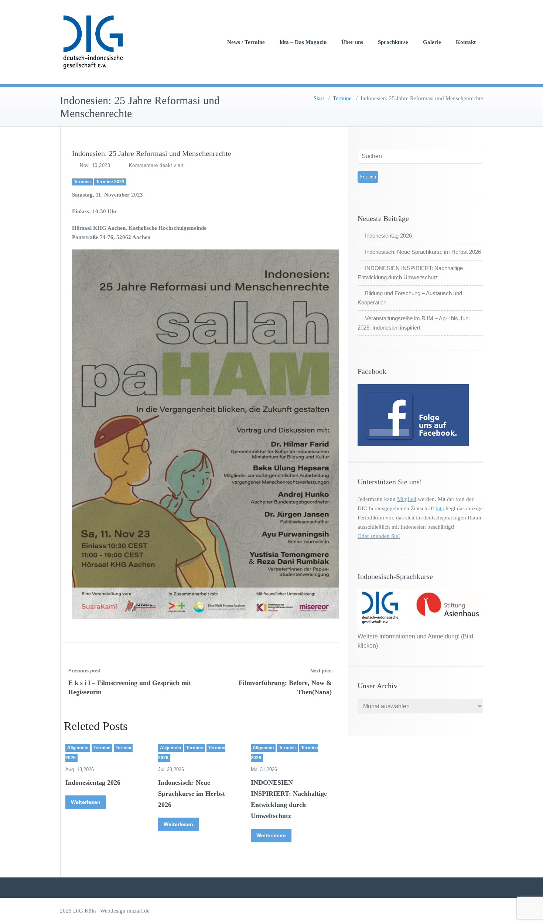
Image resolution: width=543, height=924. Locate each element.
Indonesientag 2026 (92, 782)
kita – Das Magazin (303, 42)
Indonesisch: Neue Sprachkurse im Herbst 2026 (191, 793)
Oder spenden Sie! (379, 536)
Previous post (84, 671)
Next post (321, 671)
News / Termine (246, 42)
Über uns (352, 42)
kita (440, 508)
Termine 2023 (110, 181)
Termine (342, 98)
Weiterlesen (85, 802)
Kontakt (466, 42)
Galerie (432, 42)
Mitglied (406, 499)
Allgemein (77, 747)
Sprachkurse (393, 42)
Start (319, 98)
